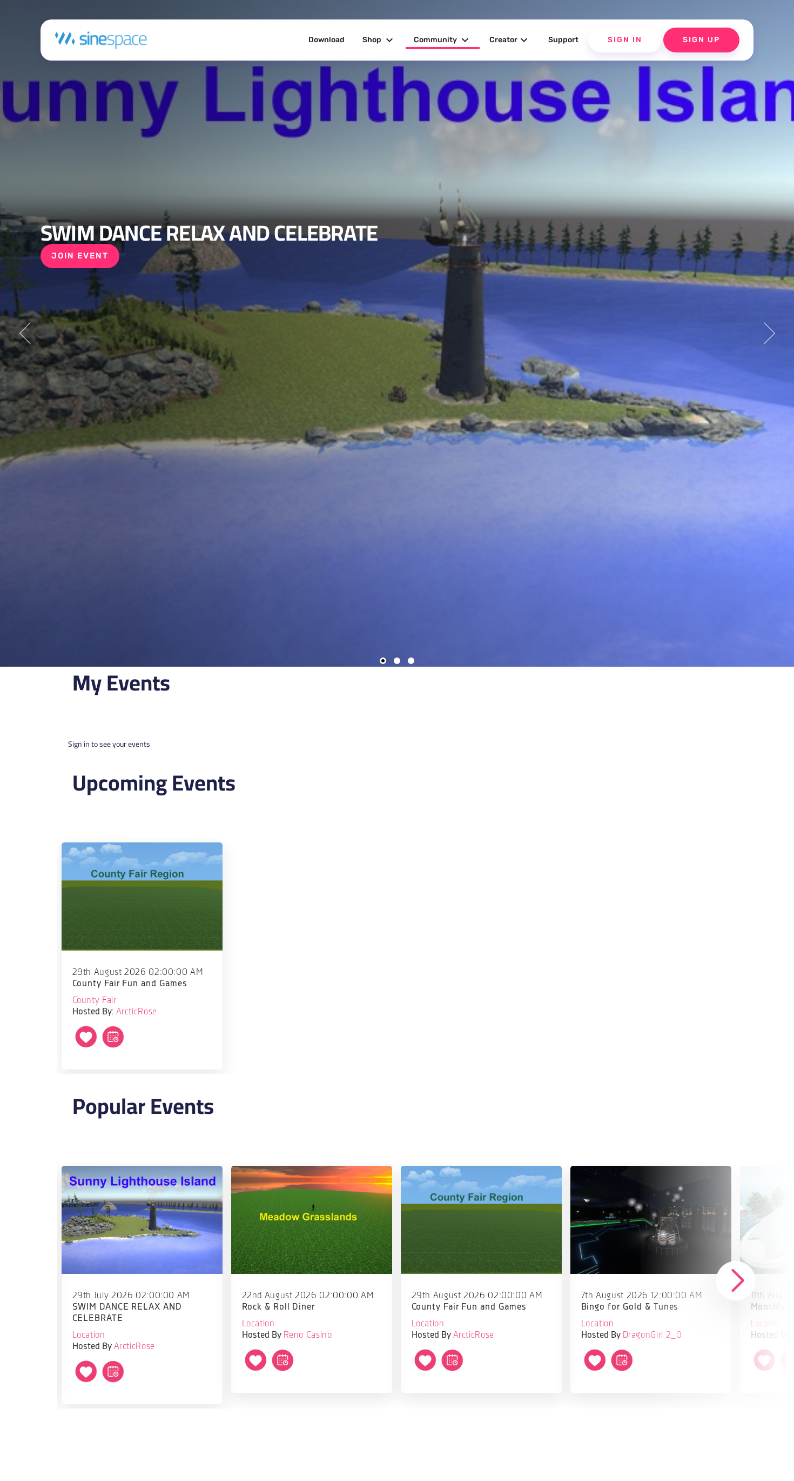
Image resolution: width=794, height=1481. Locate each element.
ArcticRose (136, 1012)
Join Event (80, 256)
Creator (509, 40)
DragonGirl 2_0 (652, 1335)
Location (88, 1335)
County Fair (94, 1000)
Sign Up (701, 39)
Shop (379, 40)
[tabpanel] (397, 333)
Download (326, 39)
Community (443, 40)
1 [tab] (383, 661)
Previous (25, 333)
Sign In (625, 39)
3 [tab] (411, 661)
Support (563, 39)
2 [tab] (397, 661)
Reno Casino (308, 1335)
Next (769, 333)
